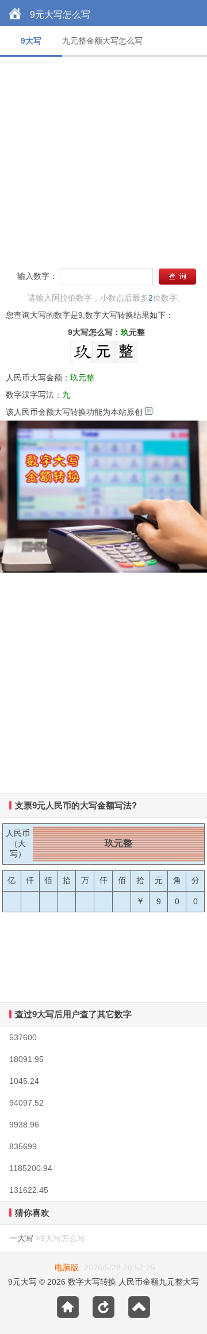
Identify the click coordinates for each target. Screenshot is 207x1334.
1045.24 (24, 1081)
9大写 (31, 40)
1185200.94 (30, 1168)
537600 (23, 1037)
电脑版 (67, 1267)
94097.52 (26, 1102)
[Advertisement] (103, 160)
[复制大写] (149, 410)
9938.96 (24, 1124)
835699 (23, 1146)
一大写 (21, 1238)
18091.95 (26, 1059)
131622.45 (28, 1190)
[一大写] (15, 14)
